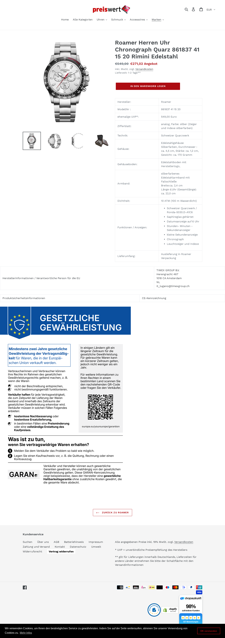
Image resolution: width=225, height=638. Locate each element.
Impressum (96, 541)
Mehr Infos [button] (26, 632)
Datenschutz (78, 546)
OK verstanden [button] (208, 631)
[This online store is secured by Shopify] (170, 612)
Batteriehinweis (74, 541)
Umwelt (96, 546)
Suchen (27, 541)
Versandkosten (144, 69)
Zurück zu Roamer (115, 512)
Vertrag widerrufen (61, 551)
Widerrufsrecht (32, 551)
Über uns (43, 541)
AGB (56, 541)
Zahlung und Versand (36, 546)
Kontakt (60, 546)
